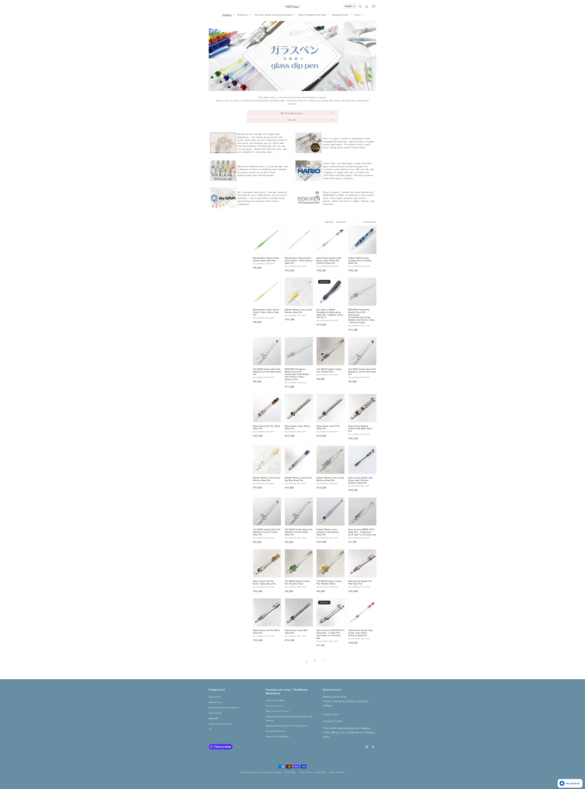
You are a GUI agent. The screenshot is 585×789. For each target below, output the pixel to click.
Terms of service (306, 772)
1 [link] (306, 660)
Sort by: (329, 221)
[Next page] (322, 660)
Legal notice (321, 772)
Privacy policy (290, 772)
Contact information (337, 772)
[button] (228, 14)
